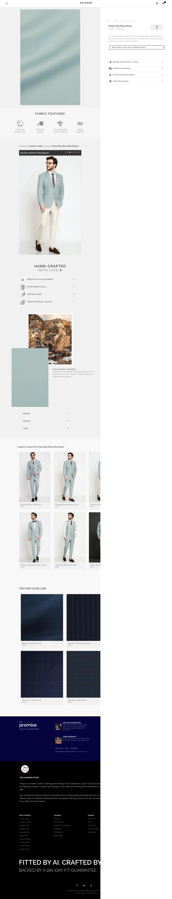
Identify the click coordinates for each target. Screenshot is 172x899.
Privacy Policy (80, 893)
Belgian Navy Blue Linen (32, 643)
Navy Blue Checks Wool (32, 700)
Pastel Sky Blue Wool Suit (30, 505)
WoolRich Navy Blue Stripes (79, 643)
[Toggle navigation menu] (6, 3)
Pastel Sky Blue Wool (127, 21)
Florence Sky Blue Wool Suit (66, 505)
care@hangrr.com (82, 751)
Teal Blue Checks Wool (77, 700)
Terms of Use (92, 893)
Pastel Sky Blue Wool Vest (65, 565)
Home (108, 21)
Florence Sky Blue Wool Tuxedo (33, 565)
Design (115, 21)
